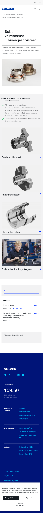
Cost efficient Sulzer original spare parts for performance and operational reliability (20, 315)
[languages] (34, 2)
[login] (40, 2)
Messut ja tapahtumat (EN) (28, 450)
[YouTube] (23, 375)
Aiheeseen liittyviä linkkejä (13, 335)
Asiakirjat (7, 291)
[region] (20, 496)
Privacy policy (34, 492)
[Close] (38, 485)
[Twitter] (9, 375)
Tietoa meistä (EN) (25, 428)
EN (9, 308)
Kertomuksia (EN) (25, 454)
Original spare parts (20, 305)
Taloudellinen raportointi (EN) (27, 436)
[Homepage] (8, 9)
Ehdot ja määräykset (11, 471)
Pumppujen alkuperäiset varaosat (12, 17)
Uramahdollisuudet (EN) (27, 432)
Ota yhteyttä (23, 418)
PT (21, 308)
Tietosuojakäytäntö (11, 480)
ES (17, 308)
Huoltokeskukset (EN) (27, 415)
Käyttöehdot (8, 476)
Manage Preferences (20, 504)
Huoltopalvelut (10, 14)
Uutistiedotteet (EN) (26, 447)
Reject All (29, 498)
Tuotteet (22, 408)
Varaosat (19, 14)
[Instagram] (18, 375)
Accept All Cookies (11, 498)
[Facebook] (14, 375)
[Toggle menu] (38, 9)
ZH (13, 308)
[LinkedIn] (5, 375)
